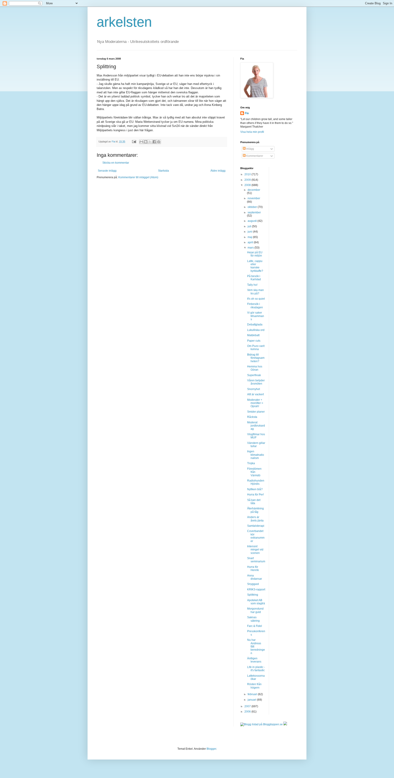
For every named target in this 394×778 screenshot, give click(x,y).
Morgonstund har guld (255, 610)
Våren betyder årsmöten (256, 382)
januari (252, 699)
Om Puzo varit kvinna (255, 347)
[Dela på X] (150, 141)
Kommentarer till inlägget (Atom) (138, 177)
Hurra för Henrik (253, 568)
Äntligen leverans (254, 660)
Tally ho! (252, 284)
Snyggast (253, 584)
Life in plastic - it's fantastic (256, 668)
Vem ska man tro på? (255, 291)
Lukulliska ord (255, 330)
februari (253, 694)
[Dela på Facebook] (154, 141)
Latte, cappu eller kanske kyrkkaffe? (255, 265)
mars (251, 247)
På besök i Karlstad (254, 278)
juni (250, 231)
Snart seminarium (256, 560)
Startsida (163, 170)
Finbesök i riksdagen (255, 305)
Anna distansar (254, 577)
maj (250, 237)
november (254, 198)
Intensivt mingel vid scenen (255, 550)
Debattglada (254, 324)
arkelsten (124, 22)
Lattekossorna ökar (256, 677)
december (254, 189)
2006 (247, 711)
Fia (247, 113)
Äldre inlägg (218, 170)
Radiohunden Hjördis (255, 482)
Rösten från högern (254, 686)
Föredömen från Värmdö (254, 472)
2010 (247, 174)
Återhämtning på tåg (255, 510)
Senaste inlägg (107, 170)
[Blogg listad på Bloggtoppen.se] (261, 724)
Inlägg (250, 148)
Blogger (211, 748)
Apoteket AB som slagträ (256, 602)
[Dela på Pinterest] (158, 141)
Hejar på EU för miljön (254, 254)
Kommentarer (254, 155)
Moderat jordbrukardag (256, 426)
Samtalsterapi (255, 525)
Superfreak (254, 375)
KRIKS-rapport (256, 589)
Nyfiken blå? (255, 489)
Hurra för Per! (255, 494)
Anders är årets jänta (255, 519)
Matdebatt (253, 335)
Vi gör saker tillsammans (255, 316)
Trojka (251, 463)
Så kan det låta (253, 501)
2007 (247, 706)
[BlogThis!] (145, 141)
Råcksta (252, 417)
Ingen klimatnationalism (255, 455)
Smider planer (256, 411)
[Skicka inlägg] (134, 141)
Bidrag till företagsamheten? (255, 358)
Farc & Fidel (254, 626)
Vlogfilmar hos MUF (256, 436)
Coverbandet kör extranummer (255, 535)
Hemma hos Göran (254, 368)
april (251, 242)
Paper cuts (253, 340)
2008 (247, 185)
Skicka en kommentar (115, 162)
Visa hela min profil (252, 132)
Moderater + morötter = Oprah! (255, 403)
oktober (253, 207)
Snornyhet (253, 389)
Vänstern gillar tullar (256, 444)
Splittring (252, 594)
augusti (252, 221)
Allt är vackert (255, 394)
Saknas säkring (253, 619)
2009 (247, 179)
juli (250, 226)
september (254, 212)
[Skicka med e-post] (141, 141)
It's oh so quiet (256, 298)
